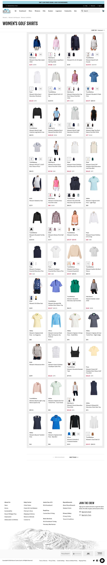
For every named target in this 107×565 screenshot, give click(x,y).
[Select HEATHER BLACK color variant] (31, 125)
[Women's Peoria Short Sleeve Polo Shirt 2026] (56, 147)
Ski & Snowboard (47, 505)
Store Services (47, 518)
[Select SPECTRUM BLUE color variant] (31, 54)
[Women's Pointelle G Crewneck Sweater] (75, 422)
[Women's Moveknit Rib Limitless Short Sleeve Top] (56, 286)
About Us (7, 502)
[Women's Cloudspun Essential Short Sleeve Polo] (56, 252)
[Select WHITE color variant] (55, 54)
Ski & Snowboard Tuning (49, 521)
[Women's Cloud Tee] (75, 217)
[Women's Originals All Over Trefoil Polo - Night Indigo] (94, 320)
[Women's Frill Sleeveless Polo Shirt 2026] (56, 183)
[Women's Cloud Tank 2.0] (94, 422)
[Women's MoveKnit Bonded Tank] (75, 352)
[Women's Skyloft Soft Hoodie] (94, 42)
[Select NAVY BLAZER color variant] (69, 195)
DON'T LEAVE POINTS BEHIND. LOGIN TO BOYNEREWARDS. (53, 2)
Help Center (27, 502)
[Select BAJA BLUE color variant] (55, 89)
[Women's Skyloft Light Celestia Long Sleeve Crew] (37, 113)
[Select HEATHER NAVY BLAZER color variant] (74, 125)
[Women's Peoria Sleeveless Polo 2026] (75, 388)
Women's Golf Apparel (14, 17)
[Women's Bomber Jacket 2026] (94, 286)
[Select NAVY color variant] (59, 54)
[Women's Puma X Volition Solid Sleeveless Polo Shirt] (75, 147)
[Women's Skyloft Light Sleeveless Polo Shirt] (75, 113)
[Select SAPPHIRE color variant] (31, 298)
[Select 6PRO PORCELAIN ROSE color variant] (92, 263)
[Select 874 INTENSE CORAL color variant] (36, 54)
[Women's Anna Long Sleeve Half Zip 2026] (56, 42)
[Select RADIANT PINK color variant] (50, 195)
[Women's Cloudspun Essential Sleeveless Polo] (37, 252)
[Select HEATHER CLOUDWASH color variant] (78, 125)
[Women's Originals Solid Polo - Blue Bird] (56, 422)
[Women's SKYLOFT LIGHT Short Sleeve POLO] (37, 147)
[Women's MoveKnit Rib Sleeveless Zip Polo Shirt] (75, 183)
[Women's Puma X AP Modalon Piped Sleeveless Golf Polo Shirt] (94, 147)
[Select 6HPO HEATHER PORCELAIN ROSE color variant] (74, 263)
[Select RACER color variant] (69, 434)
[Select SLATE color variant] (78, 195)
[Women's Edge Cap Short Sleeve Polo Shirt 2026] (94, 113)
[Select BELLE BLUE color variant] (50, 125)
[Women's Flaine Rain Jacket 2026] (37, 42)
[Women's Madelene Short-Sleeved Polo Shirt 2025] (56, 113)
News (6, 505)
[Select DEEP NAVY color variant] (36, 89)
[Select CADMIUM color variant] (55, 125)
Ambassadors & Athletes (11, 519)
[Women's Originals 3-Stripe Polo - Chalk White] (75, 320)
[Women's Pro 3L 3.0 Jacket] (75, 42)
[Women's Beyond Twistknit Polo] (37, 422)
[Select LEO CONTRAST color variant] (74, 89)
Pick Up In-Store (28, 511)
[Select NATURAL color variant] (69, 229)
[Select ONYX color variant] (74, 434)
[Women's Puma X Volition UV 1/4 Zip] (94, 217)
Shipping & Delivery (29, 514)
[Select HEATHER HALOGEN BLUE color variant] (31, 159)
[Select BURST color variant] (36, 298)
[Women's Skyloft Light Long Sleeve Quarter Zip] (37, 388)
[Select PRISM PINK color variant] (50, 54)
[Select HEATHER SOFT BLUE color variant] (92, 54)
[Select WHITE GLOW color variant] (31, 89)
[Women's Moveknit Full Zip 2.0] (37, 217)
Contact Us (27, 519)
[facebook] (97, 560)
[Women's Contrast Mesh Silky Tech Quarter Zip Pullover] (56, 320)
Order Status (27, 505)
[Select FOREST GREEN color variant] (92, 159)
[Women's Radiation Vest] (37, 183)
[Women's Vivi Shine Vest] (37, 286)
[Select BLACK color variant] (74, 54)
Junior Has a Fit (47, 502)
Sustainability (8, 511)
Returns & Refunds (29, 516)
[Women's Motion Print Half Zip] (56, 217)
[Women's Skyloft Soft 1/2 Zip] (56, 77)
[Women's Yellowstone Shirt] (37, 352)
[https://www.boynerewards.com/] (77, 553)
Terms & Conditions (68, 519)
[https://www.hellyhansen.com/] (88, 553)
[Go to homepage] (7, 10)
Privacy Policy (67, 513)
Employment (8, 516)
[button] (37, 54)
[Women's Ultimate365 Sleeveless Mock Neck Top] (94, 388)
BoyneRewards (67, 502)
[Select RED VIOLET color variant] (92, 89)
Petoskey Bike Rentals (49, 524)
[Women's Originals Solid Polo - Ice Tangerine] (37, 320)
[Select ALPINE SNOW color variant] (88, 159)
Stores (6, 508)
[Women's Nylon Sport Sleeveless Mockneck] (37, 77)
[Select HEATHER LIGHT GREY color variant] (88, 54)
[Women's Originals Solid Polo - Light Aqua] (94, 183)
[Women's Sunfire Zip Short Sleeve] (94, 252)
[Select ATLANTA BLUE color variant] (69, 54)
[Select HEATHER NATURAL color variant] (69, 263)
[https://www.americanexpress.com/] (100, 553)
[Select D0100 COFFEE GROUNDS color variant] (69, 364)
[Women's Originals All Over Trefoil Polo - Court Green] (56, 388)
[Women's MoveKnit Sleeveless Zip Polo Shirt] (75, 286)
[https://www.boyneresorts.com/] (66, 554)
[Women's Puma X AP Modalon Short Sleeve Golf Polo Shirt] (94, 352)
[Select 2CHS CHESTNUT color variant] (92, 434)
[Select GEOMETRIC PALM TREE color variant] (69, 89)
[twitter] (94, 560)
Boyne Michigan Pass (10, 514)
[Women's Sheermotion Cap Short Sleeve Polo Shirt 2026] (75, 77)
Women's (5, 17)
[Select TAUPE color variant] (50, 229)
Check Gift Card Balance (30, 508)
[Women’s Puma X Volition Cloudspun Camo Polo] (56, 352)
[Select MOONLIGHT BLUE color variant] (88, 89)
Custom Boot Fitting (49, 513)
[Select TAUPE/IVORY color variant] (55, 229)
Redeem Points (67, 508)
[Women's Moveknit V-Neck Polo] (94, 77)
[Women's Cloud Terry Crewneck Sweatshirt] (75, 252)
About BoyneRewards (69, 505)
